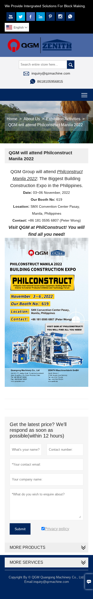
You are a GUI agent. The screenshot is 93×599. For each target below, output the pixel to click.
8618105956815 (50, 81)
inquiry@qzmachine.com (50, 73)
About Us (32, 119)
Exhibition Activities (63, 119)
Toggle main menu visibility (84, 94)
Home (12, 119)
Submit (20, 529)
